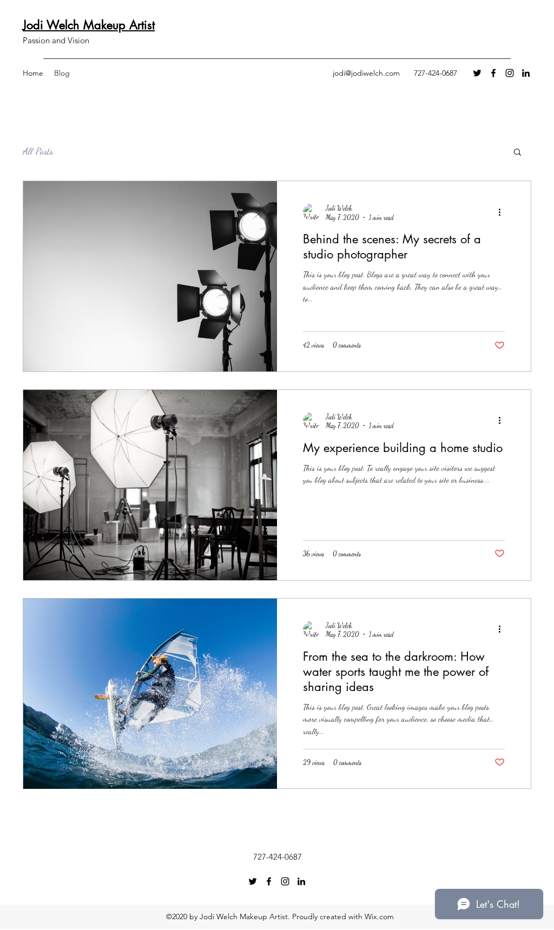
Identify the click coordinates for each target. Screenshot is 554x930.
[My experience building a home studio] (150, 485)
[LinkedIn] (525, 73)
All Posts (38, 151)
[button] (517, 152)
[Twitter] (477, 73)
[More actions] (503, 211)
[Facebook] (493, 73)
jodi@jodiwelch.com (366, 73)
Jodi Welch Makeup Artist (89, 24)
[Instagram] (509, 73)
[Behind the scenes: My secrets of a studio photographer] (150, 276)
